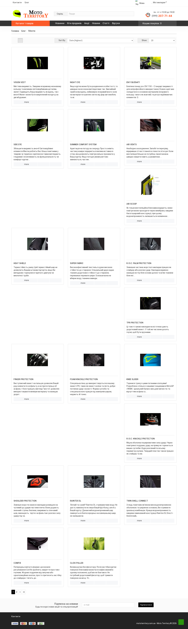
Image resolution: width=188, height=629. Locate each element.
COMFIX (17, 563)
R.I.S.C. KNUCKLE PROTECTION (140, 438)
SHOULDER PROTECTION (25, 501)
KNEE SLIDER (132, 379)
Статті (106, 23)
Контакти (17, 2)
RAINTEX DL (75, 501)
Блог (23, 31)
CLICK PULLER (76, 563)
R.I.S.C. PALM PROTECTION (138, 263)
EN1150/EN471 (133, 82)
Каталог (24, 23)
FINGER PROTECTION (23, 379)
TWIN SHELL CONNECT (137, 501)
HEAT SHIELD (20, 263)
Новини (96, 23)
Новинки (59, 23)
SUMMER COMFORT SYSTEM (83, 144)
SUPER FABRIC (76, 263)
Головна (15, 31)
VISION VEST (20, 82)
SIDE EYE (18, 144)
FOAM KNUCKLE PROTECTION (84, 379)
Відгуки (116, 23)
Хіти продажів (74, 23)
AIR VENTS (131, 144)
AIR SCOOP (131, 204)
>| (23, 592)
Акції (86, 23)
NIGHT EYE (75, 82)
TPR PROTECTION (134, 322)
